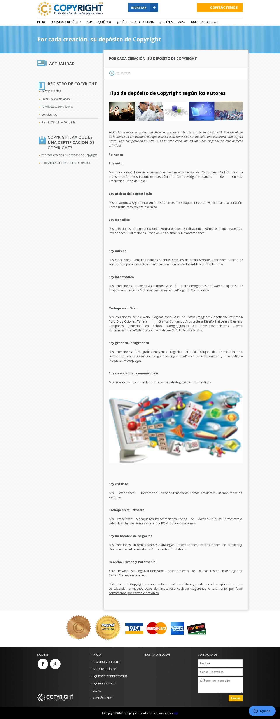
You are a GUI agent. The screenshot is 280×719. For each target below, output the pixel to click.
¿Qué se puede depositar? (135, 22)
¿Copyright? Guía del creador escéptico (65, 163)
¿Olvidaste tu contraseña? (57, 107)
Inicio (41, 22)
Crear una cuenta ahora (56, 99)
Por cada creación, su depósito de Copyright (99, 39)
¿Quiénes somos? (172, 22)
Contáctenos (49, 114)
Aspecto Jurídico (99, 22)
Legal (97, 691)
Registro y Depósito (66, 22)
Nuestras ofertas (204, 22)
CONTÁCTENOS (224, 7)
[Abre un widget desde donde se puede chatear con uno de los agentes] (262, 711)
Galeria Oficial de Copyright (58, 122)
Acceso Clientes (51, 91)
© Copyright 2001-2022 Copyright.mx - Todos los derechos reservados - (137, 713)
